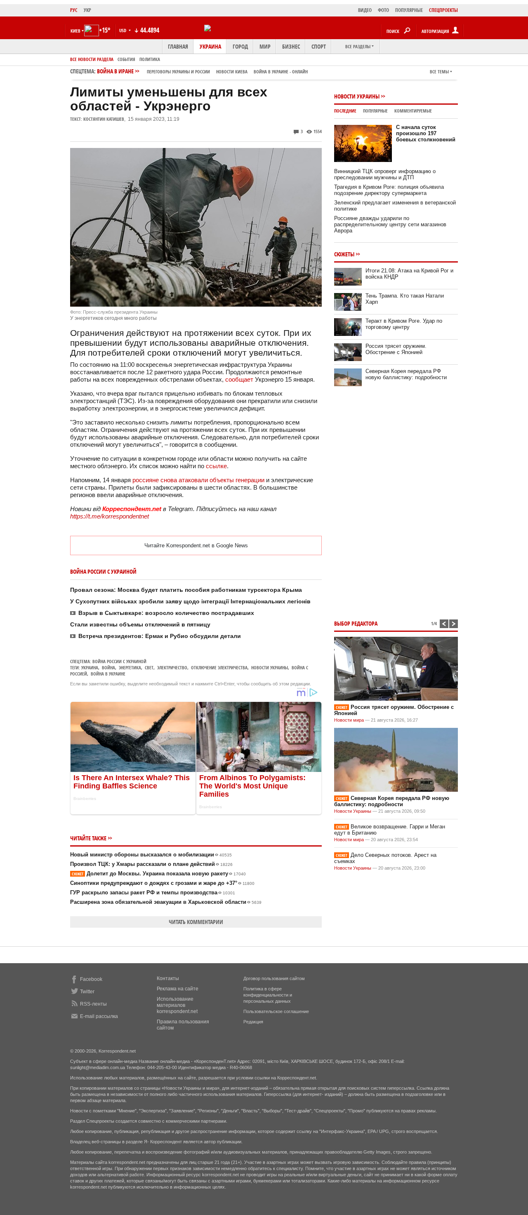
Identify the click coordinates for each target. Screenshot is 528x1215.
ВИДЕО (365, 10)
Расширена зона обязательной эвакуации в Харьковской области (166, 902)
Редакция (253, 1021)
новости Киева (232, 71)
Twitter (87, 992)
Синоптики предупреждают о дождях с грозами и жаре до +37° (162, 883)
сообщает (239, 379)
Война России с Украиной (119, 661)
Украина (210, 46)
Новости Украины (357, 96)
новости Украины (269, 667)
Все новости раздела (91, 59)
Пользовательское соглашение (276, 1011)
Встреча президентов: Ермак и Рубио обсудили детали (159, 636)
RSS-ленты (93, 1004)
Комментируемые (413, 111)
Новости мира (349, 720)
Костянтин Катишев (103, 119)
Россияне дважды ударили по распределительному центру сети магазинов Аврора (390, 224)
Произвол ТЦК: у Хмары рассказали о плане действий (151, 864)
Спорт (318, 46)
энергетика (130, 667)
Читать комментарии (196, 922)
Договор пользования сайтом (274, 978)
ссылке (216, 465)
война (108, 667)
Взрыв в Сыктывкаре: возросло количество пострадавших (166, 613)
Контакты (168, 978)
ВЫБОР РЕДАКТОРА (355, 623)
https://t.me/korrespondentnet (109, 516)
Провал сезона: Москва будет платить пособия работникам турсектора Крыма (186, 589)
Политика (149, 59)
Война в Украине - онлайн (281, 71)
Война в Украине (108, 674)
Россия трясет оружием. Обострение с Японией (396, 349)
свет (149, 667)
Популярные (375, 111)
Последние (345, 111)
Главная (178, 46)
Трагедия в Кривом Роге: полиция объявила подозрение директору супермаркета (389, 190)
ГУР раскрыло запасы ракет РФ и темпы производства (152, 892)
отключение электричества (219, 667)
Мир (265, 46)
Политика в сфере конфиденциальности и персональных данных (267, 995)
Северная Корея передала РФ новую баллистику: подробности (406, 374)
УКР (87, 10)
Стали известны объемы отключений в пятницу (140, 624)
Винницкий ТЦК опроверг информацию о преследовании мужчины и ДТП (385, 174)
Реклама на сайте (177, 989)
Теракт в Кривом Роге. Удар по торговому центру (403, 324)
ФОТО (383, 10)
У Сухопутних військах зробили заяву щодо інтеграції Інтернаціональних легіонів (190, 601)
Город (240, 46)
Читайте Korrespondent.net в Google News (196, 545)
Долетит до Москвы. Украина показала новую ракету (159, 873)
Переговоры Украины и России (178, 71)
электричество (172, 667)
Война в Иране (202, 71)
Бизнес (291, 46)
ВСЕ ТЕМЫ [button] (439, 71)
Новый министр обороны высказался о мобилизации (151, 854)
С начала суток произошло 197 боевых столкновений (425, 133)
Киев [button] (75, 31)
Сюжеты (344, 254)
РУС (74, 10)
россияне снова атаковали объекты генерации (198, 479)
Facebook (91, 979)
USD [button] (123, 30)
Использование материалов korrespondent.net (177, 1005)
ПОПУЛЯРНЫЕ (409, 10)
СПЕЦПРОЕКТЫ (443, 10)
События (126, 59)
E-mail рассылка (99, 1016)
